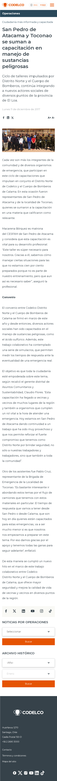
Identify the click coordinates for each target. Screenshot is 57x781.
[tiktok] (50, 611)
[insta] (41, 611)
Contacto (7, 749)
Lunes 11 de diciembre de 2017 (21, 109)
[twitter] (14, 612)
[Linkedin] (8, 117)
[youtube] (32, 612)
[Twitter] (12, 117)
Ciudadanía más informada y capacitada (27, 22)
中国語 (43, 5)
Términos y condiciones (14, 755)
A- (53, 117)
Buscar (28, 641)
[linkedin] (23, 612)
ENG (36, 5)
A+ (49, 117)
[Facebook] (3, 117)
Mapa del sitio (9, 761)
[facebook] (6, 612)
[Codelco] (13, 5)
